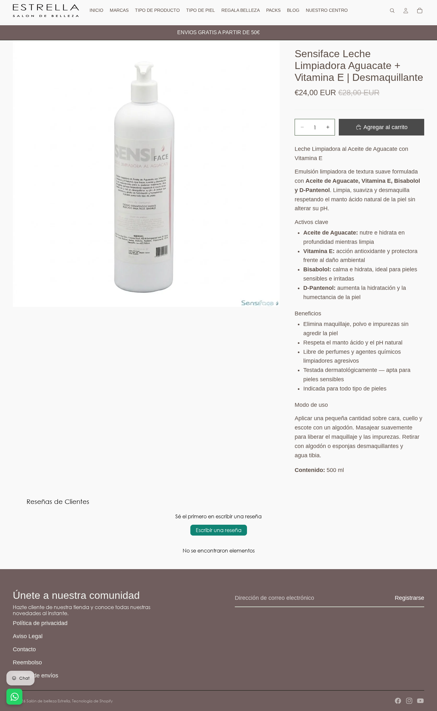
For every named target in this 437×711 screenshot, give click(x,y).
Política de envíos (35, 675)
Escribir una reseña (219, 530)
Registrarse (409, 598)
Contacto (24, 649)
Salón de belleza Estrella (48, 701)
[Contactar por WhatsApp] (14, 697)
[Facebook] (398, 701)
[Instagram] (409, 701)
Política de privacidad (40, 623)
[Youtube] (420, 701)
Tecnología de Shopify (92, 701)
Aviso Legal (28, 636)
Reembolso (27, 662)
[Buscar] (392, 11)
